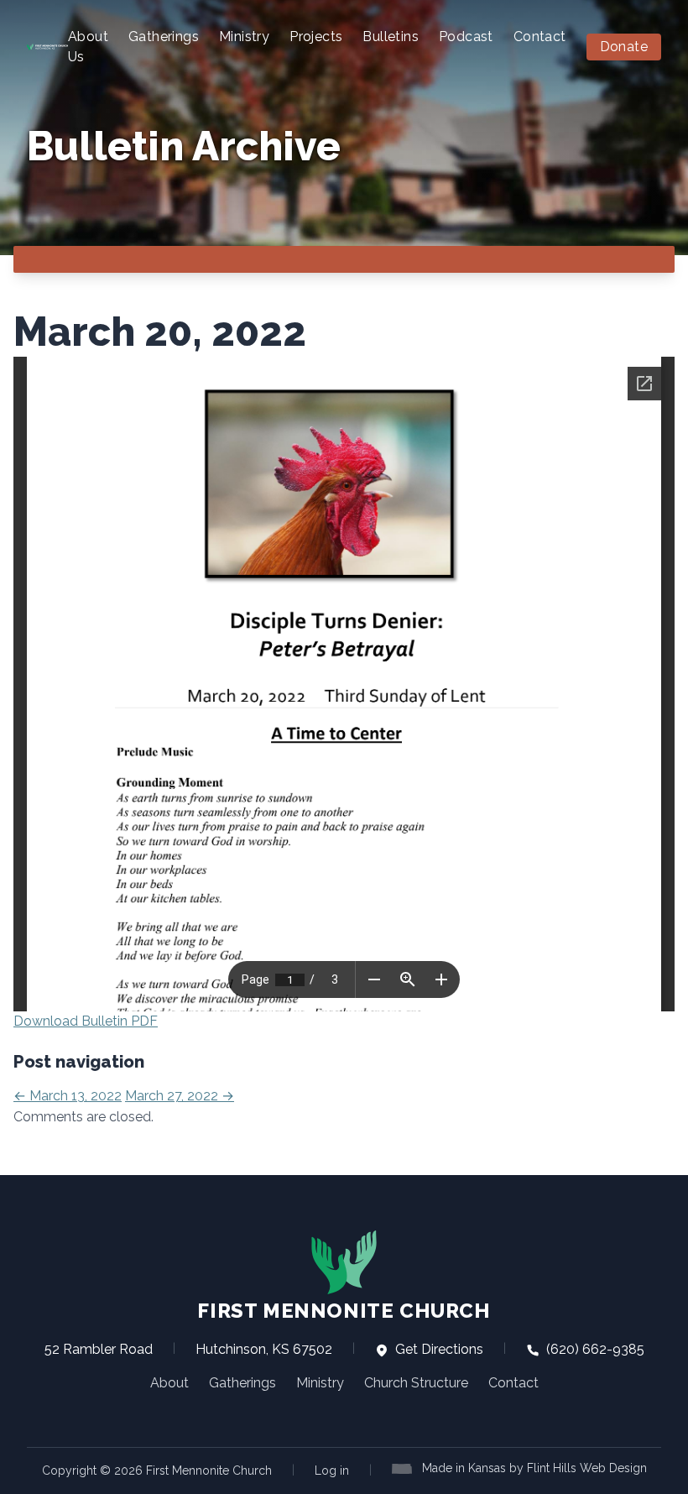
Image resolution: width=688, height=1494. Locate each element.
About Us (88, 47)
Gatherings (163, 36)
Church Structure (416, 1383)
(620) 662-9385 (593, 1349)
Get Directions (437, 1349)
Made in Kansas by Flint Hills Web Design (534, 1468)
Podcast (466, 36)
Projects (315, 36)
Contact (539, 36)
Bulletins (390, 36)
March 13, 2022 (67, 1096)
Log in (332, 1470)
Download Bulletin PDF (85, 1021)
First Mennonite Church (343, 1310)
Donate (624, 47)
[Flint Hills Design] (405, 1467)
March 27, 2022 (179, 1096)
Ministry (244, 36)
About (169, 1383)
